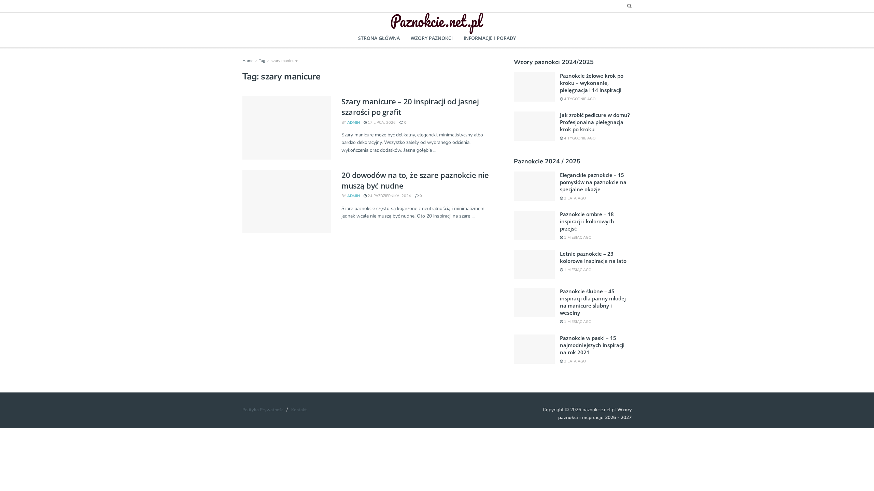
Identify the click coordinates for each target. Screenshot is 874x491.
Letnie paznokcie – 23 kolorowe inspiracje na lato (593, 257)
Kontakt (299, 410)
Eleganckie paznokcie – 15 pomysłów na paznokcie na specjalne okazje (593, 182)
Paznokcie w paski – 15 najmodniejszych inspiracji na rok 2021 (592, 345)
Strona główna (379, 38)
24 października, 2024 (389, 195)
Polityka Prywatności (263, 410)
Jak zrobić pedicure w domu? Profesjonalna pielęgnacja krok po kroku (595, 122)
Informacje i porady (490, 38)
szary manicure (284, 60)
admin (353, 122)
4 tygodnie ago (579, 99)
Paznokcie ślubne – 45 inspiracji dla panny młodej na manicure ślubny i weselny (593, 302)
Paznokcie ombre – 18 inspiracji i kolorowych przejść (587, 221)
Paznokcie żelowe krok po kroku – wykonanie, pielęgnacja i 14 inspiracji (591, 82)
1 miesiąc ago (577, 237)
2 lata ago (574, 198)
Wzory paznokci (432, 38)
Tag (262, 60)
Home (247, 60)
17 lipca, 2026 (381, 122)
